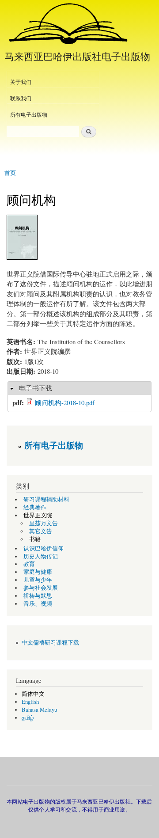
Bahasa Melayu (39, 709)
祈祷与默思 (37, 595)
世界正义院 (37, 515)
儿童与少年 (37, 580)
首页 (10, 172)
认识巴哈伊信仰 (43, 548)
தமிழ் (28, 717)
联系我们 (20, 98)
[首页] (67, 24)
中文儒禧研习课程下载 (50, 642)
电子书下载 (35, 388)
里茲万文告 (43, 523)
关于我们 (20, 81)
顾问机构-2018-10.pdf (65, 402)
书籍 (35, 539)
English (30, 701)
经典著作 (34, 507)
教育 (29, 564)
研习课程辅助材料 (46, 499)
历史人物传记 (40, 556)
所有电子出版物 (28, 114)
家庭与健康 (37, 572)
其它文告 (40, 531)
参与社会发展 (40, 588)
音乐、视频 (37, 603)
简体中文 (33, 694)
